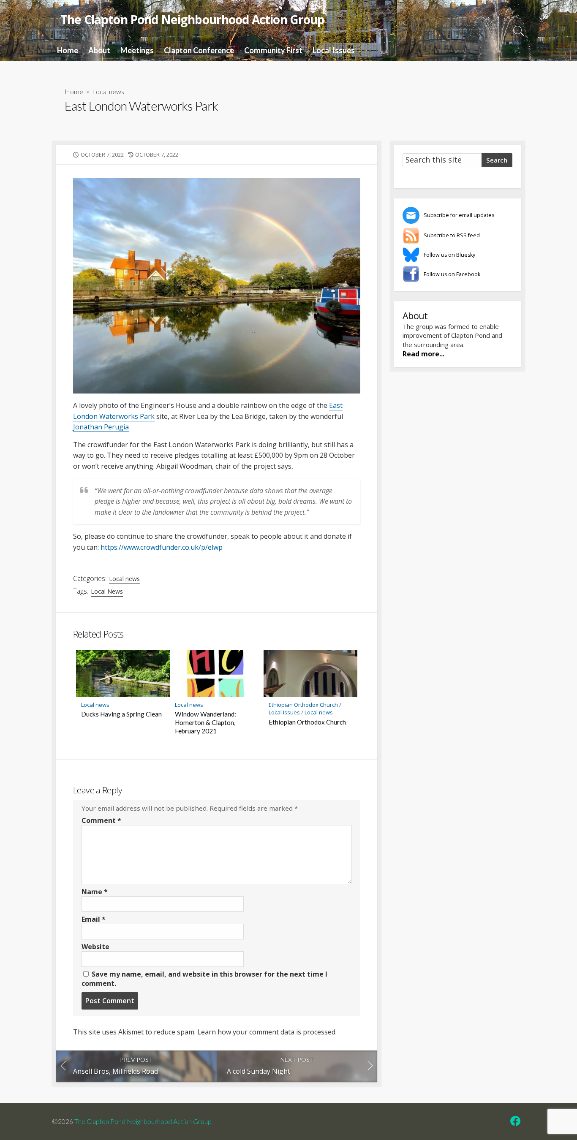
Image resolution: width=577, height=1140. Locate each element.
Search (496, 160)
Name (95, 891)
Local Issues (334, 50)
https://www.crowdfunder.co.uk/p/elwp (162, 547)
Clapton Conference (199, 50)
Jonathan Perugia (101, 427)
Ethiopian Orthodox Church (303, 704)
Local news (108, 91)
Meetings (137, 50)
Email (94, 919)
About (99, 50)
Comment (101, 820)
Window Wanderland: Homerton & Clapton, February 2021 (205, 722)
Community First (273, 50)
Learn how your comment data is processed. (267, 1032)
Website (95, 946)
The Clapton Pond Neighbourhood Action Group (142, 1121)
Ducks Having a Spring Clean (121, 714)
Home (67, 50)
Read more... (423, 353)
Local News (107, 591)
